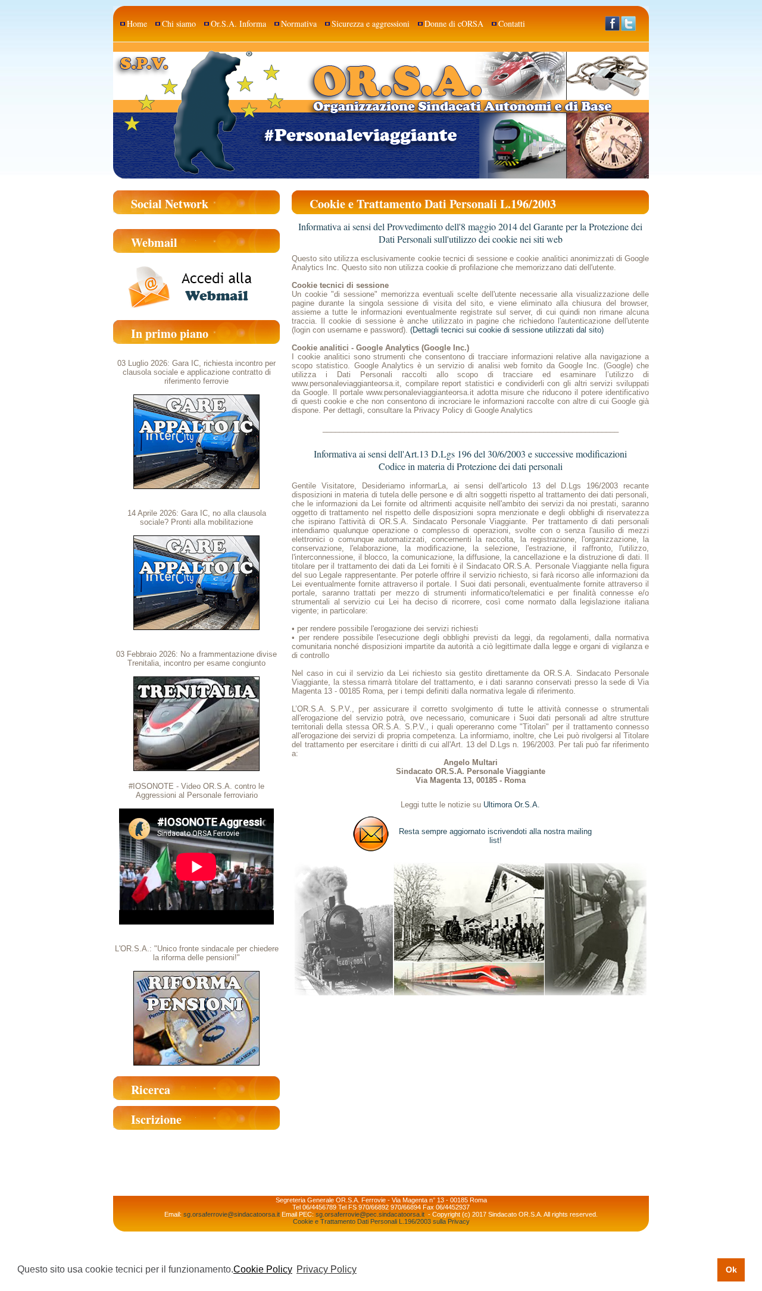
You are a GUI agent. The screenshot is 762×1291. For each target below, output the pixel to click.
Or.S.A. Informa (238, 23)
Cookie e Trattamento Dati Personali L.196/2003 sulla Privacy (381, 1221)
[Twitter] (628, 24)
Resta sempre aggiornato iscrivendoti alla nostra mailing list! (495, 836)
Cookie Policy (262, 1269)
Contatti (511, 23)
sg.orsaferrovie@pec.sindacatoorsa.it (370, 1214)
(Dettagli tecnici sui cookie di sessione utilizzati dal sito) (507, 329)
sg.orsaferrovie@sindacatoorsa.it (231, 1214)
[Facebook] (612, 24)
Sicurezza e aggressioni (371, 23)
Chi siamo (179, 23)
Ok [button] (731, 1269)
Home (137, 23)
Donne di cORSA (453, 23)
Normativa (299, 23)
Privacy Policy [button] (326, 1269)
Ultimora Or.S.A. (511, 804)
